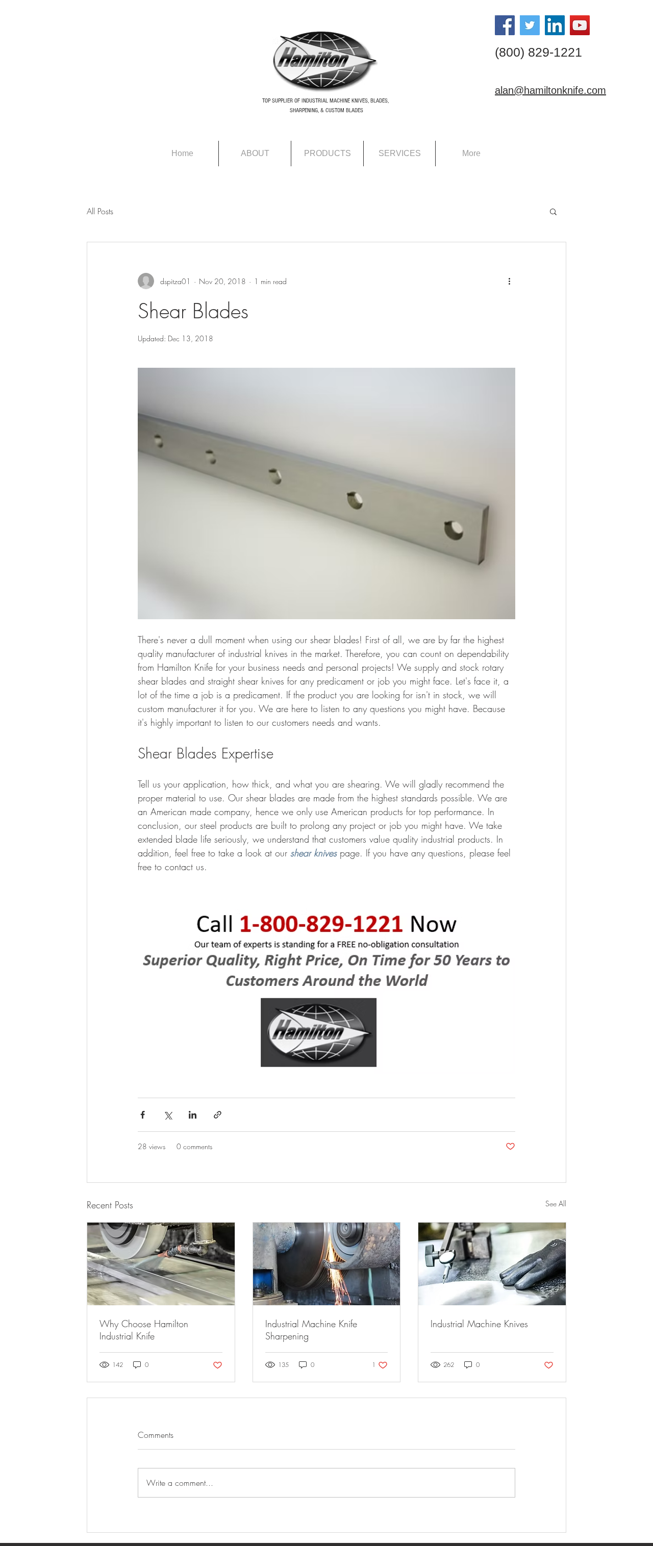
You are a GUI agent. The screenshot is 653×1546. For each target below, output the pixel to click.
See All (555, 1203)
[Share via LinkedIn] (192, 1115)
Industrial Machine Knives (479, 1323)
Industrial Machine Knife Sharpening (311, 1329)
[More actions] (509, 281)
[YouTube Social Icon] (580, 25)
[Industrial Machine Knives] (492, 1264)
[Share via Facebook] (142, 1115)
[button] (553, 211)
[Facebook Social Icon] (505, 25)
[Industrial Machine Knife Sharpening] (326, 1264)
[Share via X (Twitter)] (167, 1115)
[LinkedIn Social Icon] (555, 25)
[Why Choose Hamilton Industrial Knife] (161, 1264)
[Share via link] (217, 1115)
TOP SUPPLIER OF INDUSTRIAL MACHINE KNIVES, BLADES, (325, 100)
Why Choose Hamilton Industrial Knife (143, 1329)
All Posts (100, 211)
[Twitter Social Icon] (530, 25)
